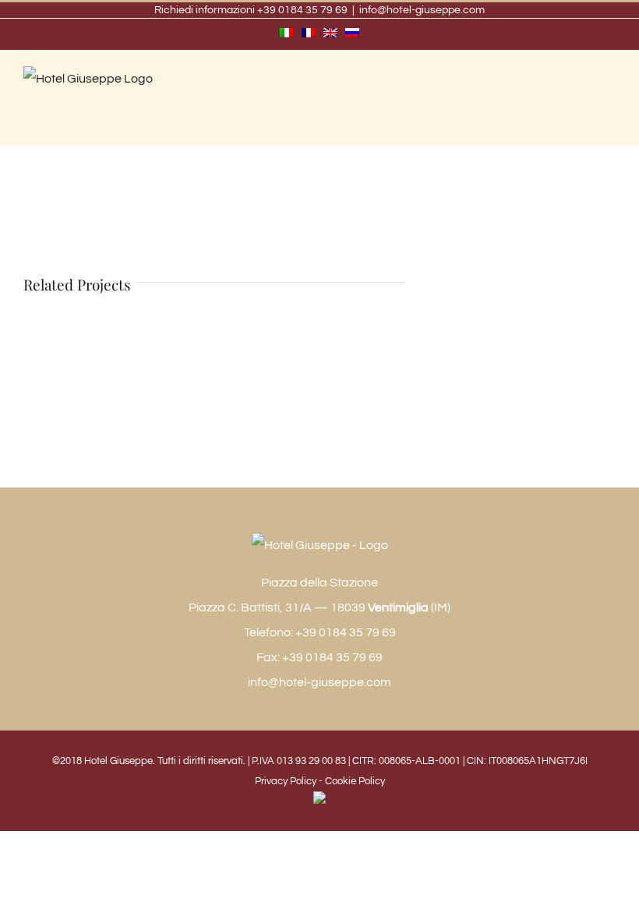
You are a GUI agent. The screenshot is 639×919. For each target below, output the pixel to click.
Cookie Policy (355, 781)
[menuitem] (287, 34)
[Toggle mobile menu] (609, 100)
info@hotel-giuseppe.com (422, 10)
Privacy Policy (285, 781)
